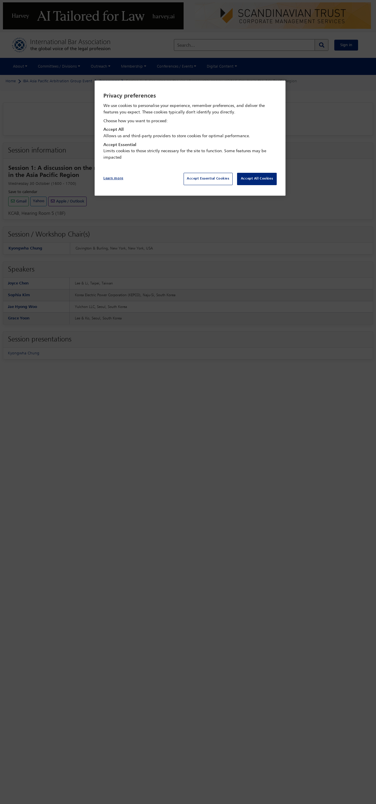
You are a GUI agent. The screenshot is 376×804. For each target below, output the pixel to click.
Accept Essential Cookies (208, 178)
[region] (190, 138)
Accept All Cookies (257, 178)
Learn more (113, 178)
